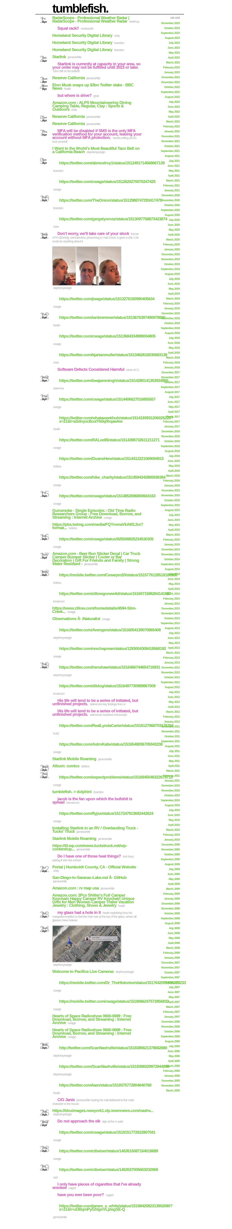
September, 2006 (170, 1036)
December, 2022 (171, 77)
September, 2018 (170, 328)
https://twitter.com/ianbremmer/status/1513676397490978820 (112, 317)
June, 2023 (173, 47)
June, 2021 (173, 165)
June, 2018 (173, 342)
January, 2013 (172, 662)
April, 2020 (174, 234)
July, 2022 (174, 101)
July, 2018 (174, 338)
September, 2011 (170, 741)
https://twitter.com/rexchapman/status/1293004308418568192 (112, 648)
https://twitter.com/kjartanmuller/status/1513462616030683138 (113, 354)
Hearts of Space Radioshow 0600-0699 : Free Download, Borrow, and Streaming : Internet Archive (91, 1019)
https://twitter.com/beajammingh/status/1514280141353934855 (113, 380)
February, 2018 (171, 362)
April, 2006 (174, 1061)
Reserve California (68, 77)
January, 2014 (172, 603)
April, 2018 (174, 352)
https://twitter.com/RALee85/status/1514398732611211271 (109, 440)
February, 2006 (171, 1070)
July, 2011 (174, 751)
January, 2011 (172, 780)
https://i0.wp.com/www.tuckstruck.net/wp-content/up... (89, 847)
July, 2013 (174, 633)
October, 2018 (172, 323)
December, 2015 (171, 490)
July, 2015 (174, 515)
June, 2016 (173, 460)
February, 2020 (171, 244)
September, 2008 (170, 918)
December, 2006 (171, 1021)
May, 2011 (174, 761)
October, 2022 (172, 87)
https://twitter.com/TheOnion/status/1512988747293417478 (110, 200)
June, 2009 (173, 874)
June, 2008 (173, 933)
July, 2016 (174, 456)
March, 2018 (173, 357)
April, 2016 (174, 470)
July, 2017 (174, 397)
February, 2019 (171, 303)
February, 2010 (171, 834)
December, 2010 (171, 785)
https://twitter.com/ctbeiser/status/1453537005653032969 (108, 1169)
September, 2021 (170, 151)
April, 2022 (174, 116)
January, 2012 (172, 721)
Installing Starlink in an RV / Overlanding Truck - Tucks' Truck (95, 830)
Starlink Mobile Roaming (74, 758)
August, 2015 (172, 510)
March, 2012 (173, 711)
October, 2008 (172, 913)
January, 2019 (172, 308)
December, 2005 (171, 1080)
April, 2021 (174, 175)
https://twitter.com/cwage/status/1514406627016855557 (107, 399)
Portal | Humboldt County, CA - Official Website (94, 867)
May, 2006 (174, 1056)
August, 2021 (172, 156)
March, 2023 (173, 62)
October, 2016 (172, 441)
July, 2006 (174, 1046)
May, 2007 (174, 997)
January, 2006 (172, 1075)
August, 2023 (172, 37)
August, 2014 (172, 569)
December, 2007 (171, 962)
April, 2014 (174, 588)
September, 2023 (170, 33)
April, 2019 (174, 293)
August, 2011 (172, 746)
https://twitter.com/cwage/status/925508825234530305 (106, 539)
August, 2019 (172, 274)
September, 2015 (170, 505)
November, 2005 (170, 1085)
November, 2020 (170, 200)
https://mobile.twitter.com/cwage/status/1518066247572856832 (114, 1001)
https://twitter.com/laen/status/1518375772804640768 (105, 1085)
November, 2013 (170, 613)
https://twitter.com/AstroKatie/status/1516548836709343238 (111, 744)
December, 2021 (171, 136)
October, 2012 (172, 677)
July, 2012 (174, 692)
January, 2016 (172, 485)
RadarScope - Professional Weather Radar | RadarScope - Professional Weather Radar (90, 19)
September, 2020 (170, 210)
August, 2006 (172, 1041)
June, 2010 (173, 815)
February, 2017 (171, 421)
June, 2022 (173, 106)
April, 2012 (174, 706)
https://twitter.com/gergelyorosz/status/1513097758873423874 (113, 219)
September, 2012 (170, 682)
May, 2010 (174, 820)
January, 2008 (172, 957)
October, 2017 (172, 382)
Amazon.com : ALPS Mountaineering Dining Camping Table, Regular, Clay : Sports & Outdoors (91, 106)
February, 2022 (171, 126)
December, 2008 (171, 903)
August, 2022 (172, 96)
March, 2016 (173, 475)
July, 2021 (174, 160)
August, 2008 (172, 923)
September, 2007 (170, 977)
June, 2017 (173, 401)
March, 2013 (173, 652)
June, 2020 (173, 224)
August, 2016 (172, 451)
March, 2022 (173, 121)
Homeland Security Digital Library (82, 35)
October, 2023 (172, 28)
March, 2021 (173, 180)
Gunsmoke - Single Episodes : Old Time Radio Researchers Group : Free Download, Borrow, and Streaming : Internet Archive (96, 514)
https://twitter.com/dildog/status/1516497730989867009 (107, 686)
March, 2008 (173, 947)
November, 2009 (170, 849)
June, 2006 (173, 1051)
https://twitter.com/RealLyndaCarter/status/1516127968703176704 (116, 725)
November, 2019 (170, 259)
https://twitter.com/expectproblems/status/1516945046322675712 (116, 777)
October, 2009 (172, 854)
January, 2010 (172, 839)
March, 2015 (173, 534)
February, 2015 (171, 539)
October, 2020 (172, 205)
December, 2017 (171, 372)
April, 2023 (174, 57)
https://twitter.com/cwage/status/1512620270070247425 (107, 181)
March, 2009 (173, 888)
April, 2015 (174, 529)
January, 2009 (172, 898)
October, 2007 (172, 972)
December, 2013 (171, 608)
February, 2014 (171, 598)
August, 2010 (172, 805)
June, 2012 (173, 697)
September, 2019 (170, 269)
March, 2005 (173, 1090)
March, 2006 (173, 1065)
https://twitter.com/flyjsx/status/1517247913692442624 (106, 813)
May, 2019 (174, 288)
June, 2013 (173, 638)
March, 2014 (173, 593)
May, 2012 (174, 701)
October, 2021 (172, 146)
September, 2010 (170, 800)
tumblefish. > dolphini (72, 791)
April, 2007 (174, 1002)
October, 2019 (172, 264)
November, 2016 (170, 436)
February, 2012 (171, 716)
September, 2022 (170, 92)
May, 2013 (174, 642)
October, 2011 (172, 736)
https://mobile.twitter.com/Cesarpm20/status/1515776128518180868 (118, 575)
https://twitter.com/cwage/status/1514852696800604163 (107, 496)
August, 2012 (172, 687)
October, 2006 (172, 1031)
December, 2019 (171, 254)
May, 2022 (174, 111)
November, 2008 (170, 908)
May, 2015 (174, 524)
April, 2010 (174, 824)
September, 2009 (170, 859)
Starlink (59, 56)
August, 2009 (172, 864)
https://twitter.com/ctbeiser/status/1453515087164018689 (108, 1151)
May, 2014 (174, 583)
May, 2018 (174, 347)
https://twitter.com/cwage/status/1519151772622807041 (107, 1132)
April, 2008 (174, 943)
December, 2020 (171, 195)
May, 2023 (174, 52)
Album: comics (65, 766)
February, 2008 (171, 952)
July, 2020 (174, 219)
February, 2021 (171, 185)
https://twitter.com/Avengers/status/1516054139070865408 (110, 630)
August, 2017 (172, 392)
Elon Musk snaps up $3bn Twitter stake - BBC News (92, 87)
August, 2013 (172, 628)
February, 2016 (171, 480)
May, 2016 (174, 465)
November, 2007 (170, 967)
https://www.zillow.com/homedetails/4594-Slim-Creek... (94, 610)
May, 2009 (174, 879)
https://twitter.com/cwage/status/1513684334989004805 (107, 336)
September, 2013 (170, 623)
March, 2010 (173, 829)
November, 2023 (170, 23)
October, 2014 (172, 559)
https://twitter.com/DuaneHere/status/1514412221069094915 (111, 458)
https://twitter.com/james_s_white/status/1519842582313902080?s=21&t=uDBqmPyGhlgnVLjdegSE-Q (116, 1208)
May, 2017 (174, 406)
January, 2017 (172, 426)
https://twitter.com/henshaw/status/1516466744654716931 (109, 667)
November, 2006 (170, 1026)
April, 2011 (174, 765)
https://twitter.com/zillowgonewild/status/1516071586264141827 (115, 593)
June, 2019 (173, 283)
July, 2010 (174, 810)
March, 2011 (173, 770)
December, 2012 (171, 667)
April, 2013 (174, 647)
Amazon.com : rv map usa (75, 888)
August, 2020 (172, 215)
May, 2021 (174, 170)
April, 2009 (174, 883)
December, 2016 (171, 431)
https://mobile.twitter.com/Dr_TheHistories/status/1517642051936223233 (122, 982)
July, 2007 (174, 987)
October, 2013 (172, 618)
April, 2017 (174, 411)
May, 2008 (174, 938)
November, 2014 (170, 554)
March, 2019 (173, 298)
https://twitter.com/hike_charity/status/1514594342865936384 (112, 477)
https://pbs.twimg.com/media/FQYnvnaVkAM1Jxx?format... (97, 526)
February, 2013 (171, 657)
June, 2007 (173, 992)
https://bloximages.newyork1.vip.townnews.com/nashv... (102, 1110)
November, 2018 (170, 318)
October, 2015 (172, 500)
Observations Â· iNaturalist (76, 618)
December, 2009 (171, 844)
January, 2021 (172, 190)
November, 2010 (170, 790)
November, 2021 (170, 141)
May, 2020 (174, 229)
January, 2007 (172, 1016)
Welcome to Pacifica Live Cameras (83, 971)
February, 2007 (171, 1011)
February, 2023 (171, 67)
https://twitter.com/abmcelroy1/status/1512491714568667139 (112, 163)
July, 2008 (174, 928)
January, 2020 (172, 249)
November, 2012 (170, 672)
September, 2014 (170, 564)
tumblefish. (80, 8)
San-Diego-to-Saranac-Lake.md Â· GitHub (89, 877)
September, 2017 (170, 387)
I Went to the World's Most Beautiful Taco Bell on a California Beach (96, 150)
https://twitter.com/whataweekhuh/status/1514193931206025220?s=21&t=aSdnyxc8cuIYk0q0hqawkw (116, 420)
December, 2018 (171, 313)
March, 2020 (173, 239)
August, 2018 (172, 333)
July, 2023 (174, 42)
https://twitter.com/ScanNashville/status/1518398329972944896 (114, 1066)
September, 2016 (170, 446)
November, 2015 (170, 495)
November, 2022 (170, 82)
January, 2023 (172, 72)
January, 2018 (172, 367)
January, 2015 (172, 544)
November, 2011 (171, 731)
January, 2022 (172, 131)
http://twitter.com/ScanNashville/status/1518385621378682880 (113, 1047)
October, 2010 (172, 795)
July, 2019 (174, 278)
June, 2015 (173, 520)
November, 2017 (170, 377)
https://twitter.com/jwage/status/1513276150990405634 (106, 298)
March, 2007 (173, 1006)
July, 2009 (174, 869)
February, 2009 (171, 893)
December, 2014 (171, 549)
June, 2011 (174, 756)
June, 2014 (173, 579)
